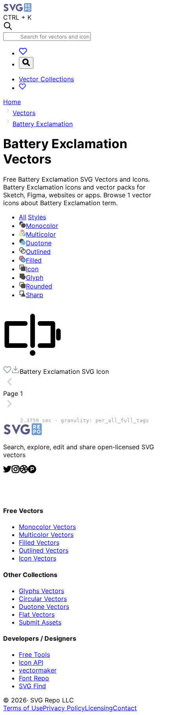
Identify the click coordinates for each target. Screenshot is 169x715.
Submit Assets (40, 622)
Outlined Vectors (43, 550)
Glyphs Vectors (41, 591)
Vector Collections (46, 79)
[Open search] (26, 63)
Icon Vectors (37, 558)
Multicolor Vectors (46, 535)
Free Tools (34, 654)
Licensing (99, 708)
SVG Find (32, 686)
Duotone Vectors (44, 606)
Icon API (31, 662)
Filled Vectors (39, 542)
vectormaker (38, 670)
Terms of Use (23, 708)
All (32, 217)
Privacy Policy (64, 708)
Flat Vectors (37, 614)
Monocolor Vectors (47, 527)
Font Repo (34, 678)
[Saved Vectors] (23, 53)
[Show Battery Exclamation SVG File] (32, 362)
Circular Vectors (43, 599)
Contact (125, 708)
